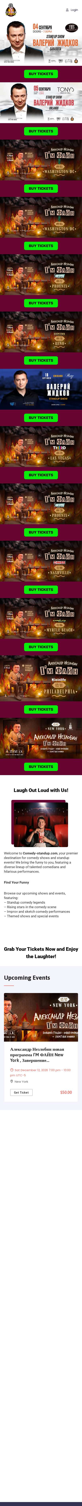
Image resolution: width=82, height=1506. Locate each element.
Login (74, 10)
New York (21, 1081)
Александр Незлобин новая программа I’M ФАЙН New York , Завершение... (37, 1055)
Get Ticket (21, 1092)
